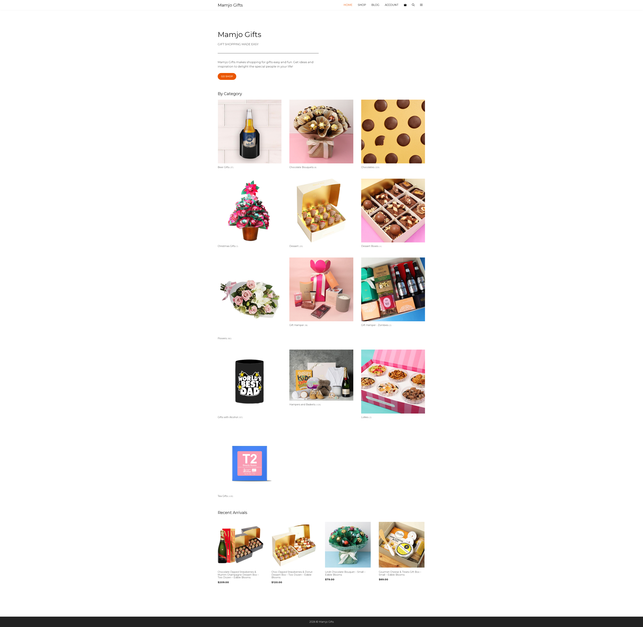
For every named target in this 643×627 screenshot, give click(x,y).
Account (392, 5)
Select (222, 589)
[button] (421, 5)
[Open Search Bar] (413, 5)
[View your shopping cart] (405, 5)
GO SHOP (227, 76)
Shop (362, 5)
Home (348, 5)
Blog (375, 5)
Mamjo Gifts (230, 5)
